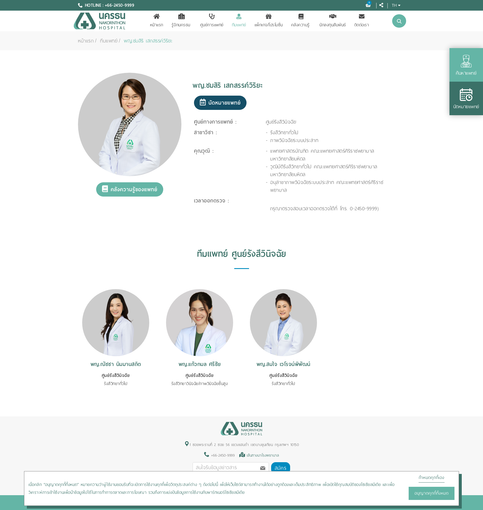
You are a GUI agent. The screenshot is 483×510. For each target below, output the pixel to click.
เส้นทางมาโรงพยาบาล (263, 455)
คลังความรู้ (300, 25)
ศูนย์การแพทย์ (212, 25)
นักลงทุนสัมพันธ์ (332, 25)
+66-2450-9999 (222, 455)
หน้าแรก (156, 25)
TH (394, 5)
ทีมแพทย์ (239, 25)
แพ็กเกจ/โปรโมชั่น (269, 25)
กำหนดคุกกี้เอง (431, 477)
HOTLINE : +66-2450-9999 (109, 5)
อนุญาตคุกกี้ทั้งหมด (432, 493)
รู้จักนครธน (181, 25)
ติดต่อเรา (361, 25)
